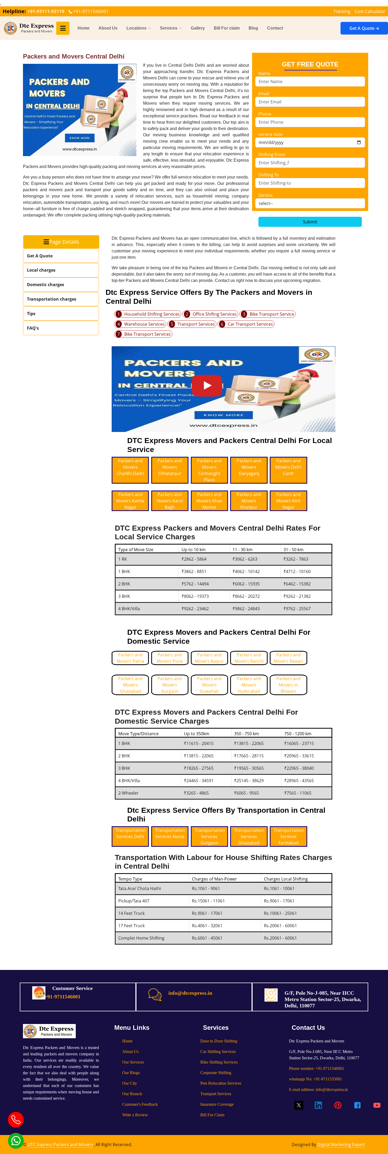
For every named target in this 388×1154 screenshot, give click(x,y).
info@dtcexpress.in (190, 993)
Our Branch (132, 1094)
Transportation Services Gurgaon (210, 836)
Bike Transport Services (147, 334)
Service (265, 195)
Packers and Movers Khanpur (249, 501)
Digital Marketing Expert (341, 1144)
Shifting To (268, 175)
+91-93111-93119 (45, 11)
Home (83, 28)
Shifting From (271, 154)
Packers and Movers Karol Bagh (170, 501)
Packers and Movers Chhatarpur (170, 467)
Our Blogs (131, 1072)
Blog (253, 28)
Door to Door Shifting (218, 1041)
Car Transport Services (250, 324)
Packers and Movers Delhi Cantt (288, 467)
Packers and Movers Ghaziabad (130, 685)
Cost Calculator (369, 11)
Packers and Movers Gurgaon (170, 685)
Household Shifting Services (152, 314)
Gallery (198, 28)
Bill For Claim (212, 1115)
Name (264, 73)
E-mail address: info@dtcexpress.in (318, 1089)
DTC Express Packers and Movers (60, 1144)
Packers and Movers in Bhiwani (288, 685)
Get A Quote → (364, 28)
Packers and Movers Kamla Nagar (130, 501)
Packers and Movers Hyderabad (249, 685)
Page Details (64, 241)
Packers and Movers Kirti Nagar (288, 501)
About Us (107, 28)
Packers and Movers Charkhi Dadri (130, 467)
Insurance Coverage (217, 1104)
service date (270, 134)
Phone (264, 114)
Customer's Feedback (140, 1104)
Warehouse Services (144, 324)
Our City (129, 1083)
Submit (310, 222)
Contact (275, 28)
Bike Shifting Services (219, 1062)
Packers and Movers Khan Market (209, 501)
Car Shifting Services (218, 1051)
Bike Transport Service (272, 314)
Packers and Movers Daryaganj (249, 467)
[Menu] (62, 28)
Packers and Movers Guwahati (209, 685)
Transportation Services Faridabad (289, 836)
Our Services (133, 1062)
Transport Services (196, 324)
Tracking (341, 11)
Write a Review (135, 1115)
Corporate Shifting (215, 1072)
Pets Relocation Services (220, 1083)
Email (263, 94)
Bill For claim (227, 28)
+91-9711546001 (90, 11)
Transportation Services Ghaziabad (249, 836)
